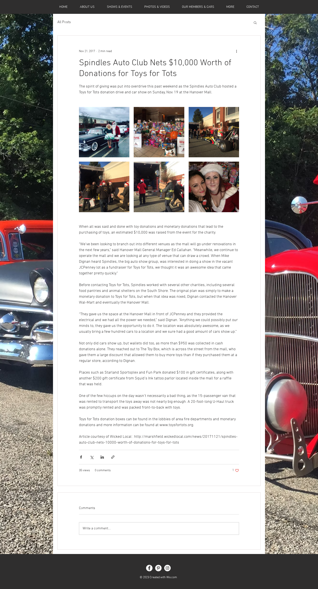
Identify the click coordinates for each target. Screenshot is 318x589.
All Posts (64, 22)
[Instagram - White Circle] (167, 568)
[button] (255, 22)
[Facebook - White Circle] (149, 568)
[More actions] (236, 51)
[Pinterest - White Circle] (158, 568)
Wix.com (171, 577)
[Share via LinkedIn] (102, 457)
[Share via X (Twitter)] (92, 457)
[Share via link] (113, 457)
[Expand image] (104, 132)
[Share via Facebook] (81, 457)
